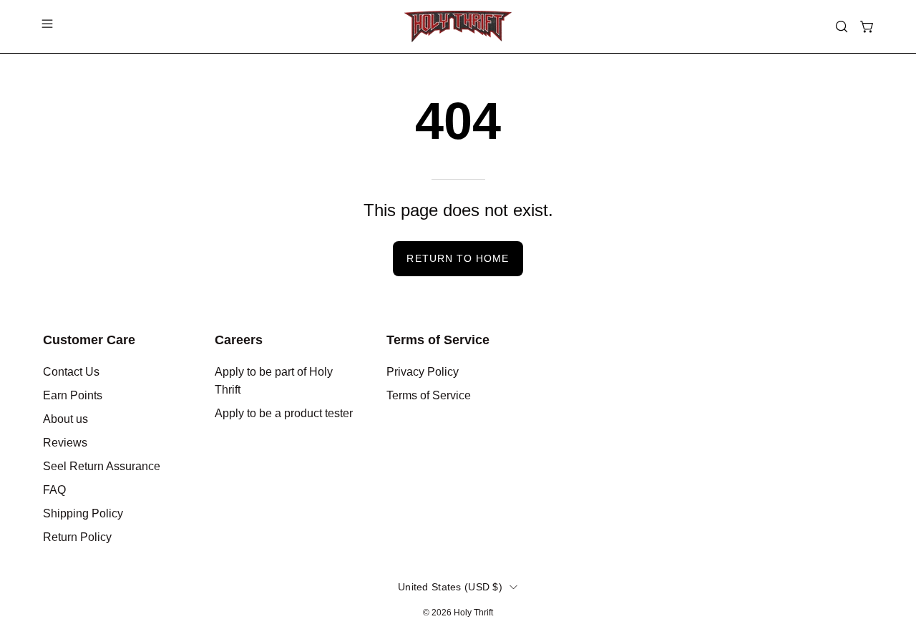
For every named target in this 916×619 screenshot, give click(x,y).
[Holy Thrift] (458, 26)
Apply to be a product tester (284, 413)
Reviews (65, 443)
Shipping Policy (83, 513)
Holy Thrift (473, 613)
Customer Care (89, 340)
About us (65, 419)
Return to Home (457, 258)
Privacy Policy (422, 372)
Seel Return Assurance (101, 466)
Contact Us (71, 372)
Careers (239, 340)
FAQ (54, 490)
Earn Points (72, 395)
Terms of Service (437, 340)
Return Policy (77, 537)
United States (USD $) (450, 587)
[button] (841, 26)
